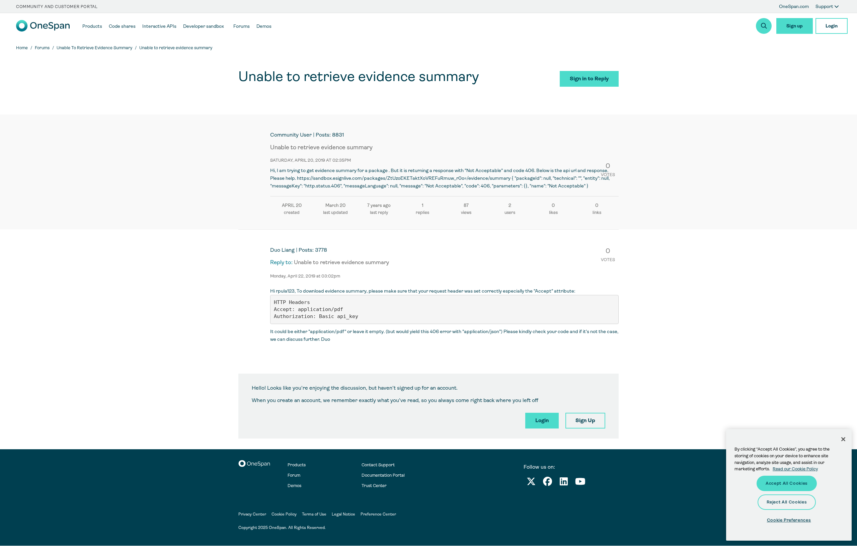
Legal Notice (343, 514)
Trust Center (374, 485)
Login (832, 25)
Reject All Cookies (787, 501)
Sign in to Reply (589, 78)
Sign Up (585, 420)
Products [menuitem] (92, 26)
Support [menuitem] (824, 6)
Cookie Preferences (789, 520)
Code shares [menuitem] (122, 26)
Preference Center (378, 514)
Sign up (794, 25)
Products (297, 464)
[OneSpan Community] (43, 30)
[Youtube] (580, 483)
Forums (42, 47)
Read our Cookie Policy (795, 468)
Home (22, 47)
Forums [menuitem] (241, 26)
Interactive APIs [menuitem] (159, 26)
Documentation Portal (383, 475)
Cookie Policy (284, 514)
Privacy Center (252, 514)
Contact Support (378, 464)
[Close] (843, 439)
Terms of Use (314, 514)
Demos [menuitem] (263, 26)
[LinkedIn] (564, 483)
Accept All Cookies (787, 483)
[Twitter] (531, 483)
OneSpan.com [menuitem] (794, 6)
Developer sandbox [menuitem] (203, 26)
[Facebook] (547, 483)
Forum (294, 475)
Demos (294, 485)
